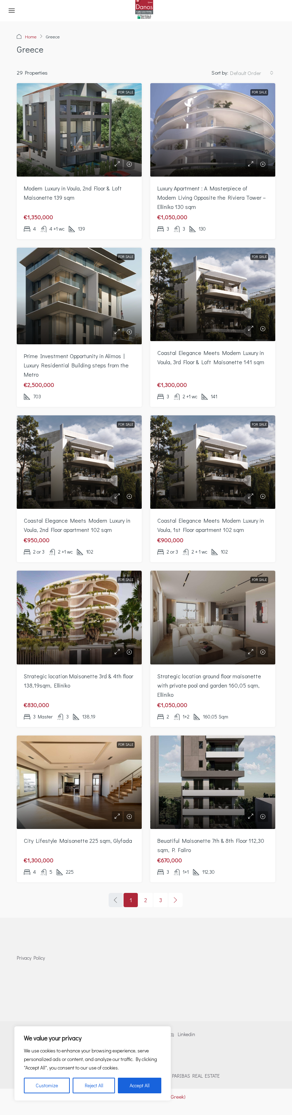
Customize (47, 1085)
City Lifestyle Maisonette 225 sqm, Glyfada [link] (78, 840)
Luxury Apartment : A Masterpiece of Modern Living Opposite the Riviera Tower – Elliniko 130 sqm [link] (211, 197)
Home (31, 36)
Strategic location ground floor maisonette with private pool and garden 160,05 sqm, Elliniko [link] (209, 685)
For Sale (125, 92)
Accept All (140, 1085)
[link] (79, 130)
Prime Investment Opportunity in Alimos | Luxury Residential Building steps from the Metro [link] (76, 365)
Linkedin (186, 1034)
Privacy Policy (31, 957)
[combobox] (252, 72)
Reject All (94, 1085)
